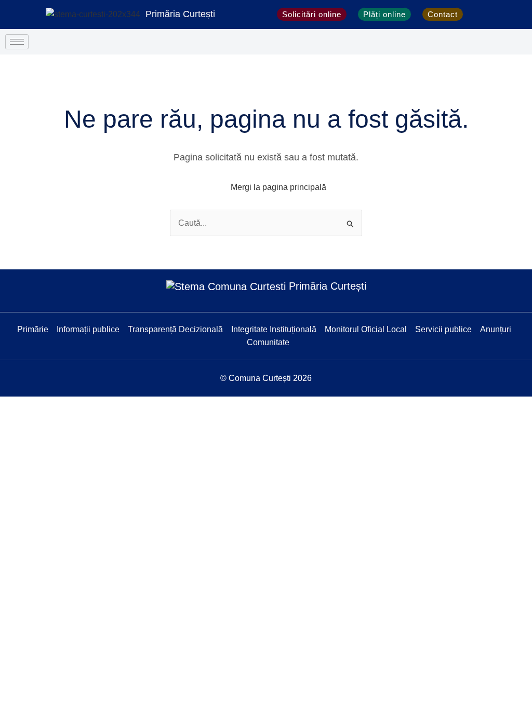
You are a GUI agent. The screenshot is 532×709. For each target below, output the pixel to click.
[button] (479, 14)
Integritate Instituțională (273, 329)
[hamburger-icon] (17, 41)
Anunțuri (495, 329)
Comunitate (268, 342)
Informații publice (88, 329)
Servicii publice (443, 329)
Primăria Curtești (180, 14)
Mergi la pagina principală (278, 187)
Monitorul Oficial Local (366, 329)
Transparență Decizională (175, 329)
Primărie (32, 329)
